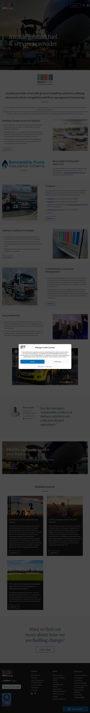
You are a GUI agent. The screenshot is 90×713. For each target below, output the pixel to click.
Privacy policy (48, 366)
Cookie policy (41, 366)
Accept (32, 361)
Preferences (57, 361)
